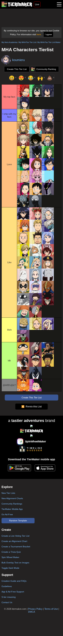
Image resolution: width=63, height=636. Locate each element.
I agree (48, 34)
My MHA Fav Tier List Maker (49, 42)
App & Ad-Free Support (13, 591)
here (39, 34)
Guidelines (7, 586)
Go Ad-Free (7, 514)
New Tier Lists (8, 493)
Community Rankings (12, 503)
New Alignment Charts (12, 498)
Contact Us (7, 602)
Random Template (18, 520)
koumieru (18, 60)
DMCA (31, 611)
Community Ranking (46, 69)
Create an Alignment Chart (14, 541)
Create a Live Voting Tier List (15, 536)
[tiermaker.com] (17, 4)
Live (37, 4)
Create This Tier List (17, 69)
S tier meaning (9, 597)
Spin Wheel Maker (10, 557)
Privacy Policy (35, 609)
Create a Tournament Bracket (16, 546)
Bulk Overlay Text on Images (15, 562)
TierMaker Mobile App (12, 509)
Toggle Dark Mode (10, 568)
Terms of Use (51, 609)
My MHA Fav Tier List (27, 42)
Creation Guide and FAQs (14, 581)
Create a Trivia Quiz (11, 552)
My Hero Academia (9, 42)
